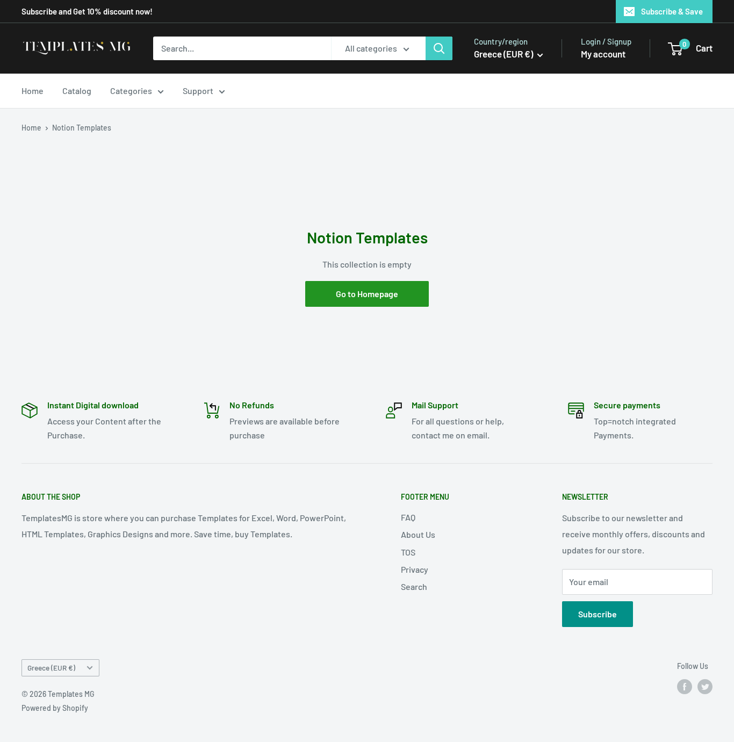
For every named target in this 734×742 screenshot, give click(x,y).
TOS (408, 552)
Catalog (76, 90)
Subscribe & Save (672, 11)
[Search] (439, 48)
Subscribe (597, 614)
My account (603, 53)
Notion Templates (81, 127)
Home (32, 90)
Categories (131, 90)
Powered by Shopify (54, 707)
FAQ (408, 517)
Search (414, 586)
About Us (418, 534)
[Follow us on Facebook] (684, 686)
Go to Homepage (367, 294)
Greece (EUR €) (51, 667)
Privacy (414, 569)
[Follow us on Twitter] (705, 686)
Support (198, 90)
